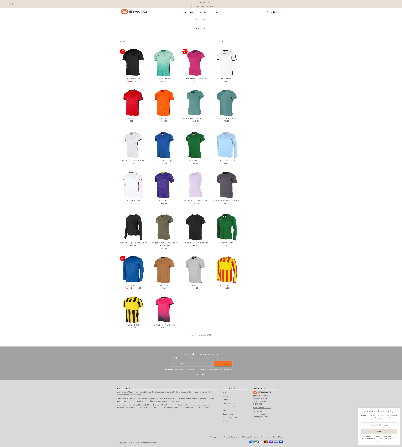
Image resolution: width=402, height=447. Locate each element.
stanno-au (137, 443)
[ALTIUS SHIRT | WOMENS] (164, 308)
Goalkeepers (228, 414)
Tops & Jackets (229, 407)
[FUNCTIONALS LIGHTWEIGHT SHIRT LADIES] (164, 226)
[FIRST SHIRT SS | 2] (164, 144)
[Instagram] (12, 4)
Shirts (225, 392)
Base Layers (227, 403)
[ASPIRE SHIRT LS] (227, 269)
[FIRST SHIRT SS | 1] (195, 144)
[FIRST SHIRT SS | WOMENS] (133, 144)
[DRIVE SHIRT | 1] (227, 62)
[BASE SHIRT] (164, 269)
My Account (265, 437)
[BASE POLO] (195, 269)
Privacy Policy (215, 437)
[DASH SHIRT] (164, 102)
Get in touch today (175, 405)
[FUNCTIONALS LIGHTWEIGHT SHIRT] (195, 226)
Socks (225, 400)
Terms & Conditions (232, 437)
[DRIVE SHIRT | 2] (133, 102)
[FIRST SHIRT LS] (227, 226)
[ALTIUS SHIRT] (164, 62)
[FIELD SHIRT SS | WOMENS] (195, 62)
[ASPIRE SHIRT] (133, 308)
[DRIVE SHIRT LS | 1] (133, 184)
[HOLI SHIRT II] (164, 184)
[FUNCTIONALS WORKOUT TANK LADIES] (195, 184)
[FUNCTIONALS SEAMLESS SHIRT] (227, 184)
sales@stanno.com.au (262, 408)
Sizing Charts (278, 437)
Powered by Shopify (151, 443)
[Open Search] (267, 12)
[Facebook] (9, 4)
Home (198, 19)
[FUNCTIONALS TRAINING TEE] (227, 102)
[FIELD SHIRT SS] (133, 62)
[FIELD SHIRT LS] (133, 269)
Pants (225, 410)
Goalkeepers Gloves (231, 418)
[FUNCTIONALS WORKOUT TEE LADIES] (195, 102)
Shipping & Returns (250, 437)
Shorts (225, 396)
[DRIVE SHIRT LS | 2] (227, 144)
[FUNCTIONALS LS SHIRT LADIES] (133, 226)
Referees (226, 421)
